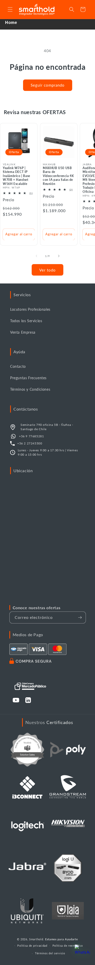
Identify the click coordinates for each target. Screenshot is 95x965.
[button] (10, 9)
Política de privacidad (32, 945)
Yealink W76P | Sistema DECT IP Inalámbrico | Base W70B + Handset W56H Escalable (16, 175)
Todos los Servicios (26, 321)
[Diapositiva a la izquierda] (36, 256)
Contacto (18, 366)
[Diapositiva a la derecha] (58, 256)
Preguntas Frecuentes (28, 378)
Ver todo (47, 270)
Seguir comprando (48, 85)
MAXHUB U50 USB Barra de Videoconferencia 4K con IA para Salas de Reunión (58, 175)
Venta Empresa (22, 332)
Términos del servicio (50, 953)
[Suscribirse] (80, 617)
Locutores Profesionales (30, 309)
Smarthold (36, 939)
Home (11, 22)
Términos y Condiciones (30, 389)
